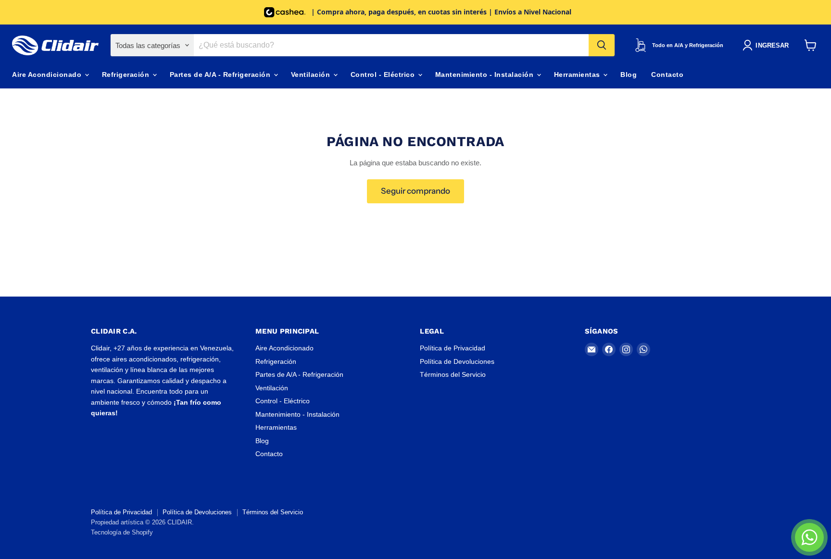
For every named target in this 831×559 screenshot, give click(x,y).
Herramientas (578, 74)
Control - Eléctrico (384, 74)
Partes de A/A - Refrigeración (221, 74)
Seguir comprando (415, 191)
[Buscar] (602, 45)
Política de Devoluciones (457, 361)
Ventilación (311, 74)
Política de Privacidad (452, 348)
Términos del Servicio (453, 374)
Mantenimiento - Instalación (485, 74)
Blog (628, 74)
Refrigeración (126, 74)
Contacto (667, 74)
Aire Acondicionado (48, 74)
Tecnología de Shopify (122, 532)
